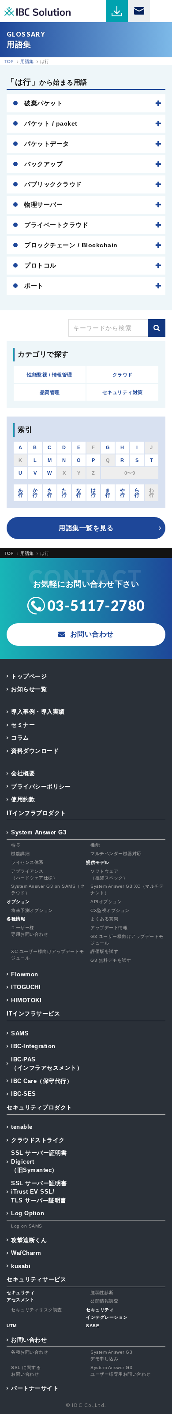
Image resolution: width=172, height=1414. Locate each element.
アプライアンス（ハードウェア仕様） (34, 874)
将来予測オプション (32, 910)
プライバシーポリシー (41, 786)
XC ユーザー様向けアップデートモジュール (47, 954)
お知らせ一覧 (29, 689)
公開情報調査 (104, 1301)
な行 (79, 492)
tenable (22, 1127)
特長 (15, 845)
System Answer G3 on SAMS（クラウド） (48, 889)
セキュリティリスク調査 (36, 1309)
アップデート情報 (108, 927)
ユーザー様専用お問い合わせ (29, 931)
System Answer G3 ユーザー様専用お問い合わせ (120, 1371)
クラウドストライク (38, 1140)
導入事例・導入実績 (38, 711)
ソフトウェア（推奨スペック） (108, 874)
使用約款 (23, 799)
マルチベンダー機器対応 (116, 853)
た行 (64, 492)
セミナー (23, 725)
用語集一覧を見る (86, 528)
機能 (95, 845)
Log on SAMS (26, 1226)
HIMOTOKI (26, 1000)
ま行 (108, 492)
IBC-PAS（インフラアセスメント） (46, 1064)
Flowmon (24, 974)
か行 (35, 492)
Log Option (27, 1213)
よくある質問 (104, 918)
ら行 (137, 492)
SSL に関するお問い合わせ (26, 1371)
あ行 (20, 492)
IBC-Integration (33, 1046)
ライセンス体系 (27, 862)
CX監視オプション (110, 910)
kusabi (20, 1266)
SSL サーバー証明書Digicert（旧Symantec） (39, 1161)
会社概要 (23, 773)
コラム (20, 737)
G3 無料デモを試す (110, 960)
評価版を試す (104, 951)
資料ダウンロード (35, 751)
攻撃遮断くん (29, 1240)
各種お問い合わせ (29, 1352)
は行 (93, 492)
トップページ (29, 676)
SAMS (20, 1033)
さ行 (49, 492)
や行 (122, 492)
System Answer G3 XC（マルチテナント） (127, 889)
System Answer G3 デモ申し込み (111, 1355)
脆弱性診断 (102, 1292)
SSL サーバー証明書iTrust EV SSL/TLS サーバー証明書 (39, 1192)
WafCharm (26, 1253)
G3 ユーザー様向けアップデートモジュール (127, 939)
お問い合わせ (29, 1339)
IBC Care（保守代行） (41, 1081)
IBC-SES (23, 1093)
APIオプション (106, 901)
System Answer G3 (38, 832)
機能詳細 (20, 853)
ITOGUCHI (26, 987)
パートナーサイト (35, 1388)
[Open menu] (161, 11)
